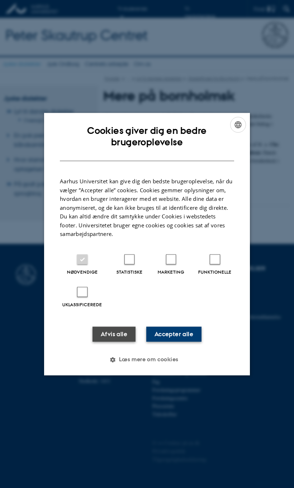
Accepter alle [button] (174, 334)
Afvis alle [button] (114, 334)
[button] (146, 359)
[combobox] (238, 124)
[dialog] (147, 244)
